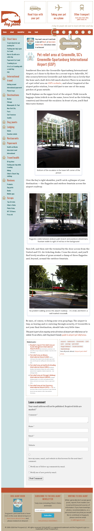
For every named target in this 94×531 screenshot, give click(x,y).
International (11, 153)
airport (63, 341)
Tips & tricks (11, 202)
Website (32, 445)
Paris (8, 111)
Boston (9, 99)
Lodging (10, 127)
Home (4, 32)
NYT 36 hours (11, 211)
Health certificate (12, 147)
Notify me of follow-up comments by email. (47, 467)
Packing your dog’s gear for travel (14, 49)
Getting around (11, 84)
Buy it (44, 41)
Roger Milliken (65, 346)
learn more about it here (16, 518)
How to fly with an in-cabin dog (13, 55)
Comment (33, 415)
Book (36, 32)
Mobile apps (10, 194)
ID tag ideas (10, 161)
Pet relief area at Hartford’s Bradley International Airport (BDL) (43, 366)
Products (10, 184)
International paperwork (14, 87)
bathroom (71, 341)
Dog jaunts (12, 122)
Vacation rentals (12, 134)
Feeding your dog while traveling (14, 165)
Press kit (10, 214)
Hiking (9, 170)
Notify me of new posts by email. (43, 472)
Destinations (13, 95)
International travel (13, 78)
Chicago (9, 102)
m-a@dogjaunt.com (78, 520)
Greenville (80, 341)
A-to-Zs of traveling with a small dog (14, 67)
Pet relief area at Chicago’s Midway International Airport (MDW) (42, 376)
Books (9, 190)
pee (62, 344)
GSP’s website (54, 83)
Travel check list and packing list (13, 44)
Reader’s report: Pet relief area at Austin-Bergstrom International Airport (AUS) (42, 347)
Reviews (11, 180)
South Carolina (77, 346)
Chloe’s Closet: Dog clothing (13, 174)
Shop (29, 32)
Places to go (11, 90)
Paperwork (12, 143)
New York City (11, 108)
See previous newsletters (47, 521)
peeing (68, 344)
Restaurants (13, 138)
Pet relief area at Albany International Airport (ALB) (39, 356)
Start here (12, 39)
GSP (87, 341)
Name (31, 426)
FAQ (8, 72)
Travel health (13, 157)
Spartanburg (65, 349)
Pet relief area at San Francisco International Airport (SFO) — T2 (41, 386)
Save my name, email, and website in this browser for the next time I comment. (55, 459)
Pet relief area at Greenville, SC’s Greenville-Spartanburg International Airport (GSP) (62, 59)
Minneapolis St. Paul (13, 105)
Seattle (9, 118)
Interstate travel (12, 150)
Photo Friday (11, 208)
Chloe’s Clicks (11, 205)
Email (31, 436)
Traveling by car (12, 63)
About (12, 32)
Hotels (9, 131)
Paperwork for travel (13, 60)
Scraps (10, 198)
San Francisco (11, 114)
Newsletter (21, 32)
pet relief (75, 344)
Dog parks (10, 187)
